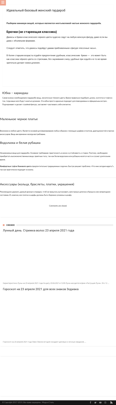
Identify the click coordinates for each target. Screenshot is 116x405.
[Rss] (111, 402)
